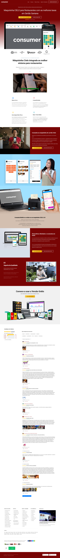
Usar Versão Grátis (53, 554)
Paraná (15, 533)
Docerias (32, 515)
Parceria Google (24, 523)
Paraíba (12, 533)
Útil (23, 352)
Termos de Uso (5, 555)
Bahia (14, 532)
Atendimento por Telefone (16, 515)
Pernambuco (17, 533)
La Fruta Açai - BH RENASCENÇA (28, 354)
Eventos (24, 526)
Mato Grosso (32, 532)
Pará (10, 533)
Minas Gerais (8, 533)
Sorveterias (32, 516)
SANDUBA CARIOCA (27, 368)
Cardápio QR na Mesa (7, 514)
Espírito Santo (24, 532)
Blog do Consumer (25, 514)
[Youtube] (29, 540)
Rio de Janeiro (23, 533)
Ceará (16, 532)
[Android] (34, 540)
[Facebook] (28, 540)
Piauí (20, 533)
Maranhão (29, 532)
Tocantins (20, 534)
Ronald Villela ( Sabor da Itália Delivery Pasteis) (30, 433)
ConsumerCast (24, 524)
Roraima (8, 534)
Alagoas (7, 532)
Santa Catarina (11, 534)
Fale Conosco (46, 554)
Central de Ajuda (16, 510)
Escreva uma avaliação (8, 339)
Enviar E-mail (15, 516)
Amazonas (12, 532)
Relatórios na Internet (8, 525)
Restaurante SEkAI (26, 341)
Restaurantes (33, 510)
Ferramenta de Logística (8, 520)
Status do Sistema (16, 524)
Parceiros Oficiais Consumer (25, 518)
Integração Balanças (7, 524)
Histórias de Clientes (25, 515)
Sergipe (18, 534)
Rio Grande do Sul (33, 533)
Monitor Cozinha (7, 519)
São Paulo (15, 534)
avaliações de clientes (32, 19)
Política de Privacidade (11, 555)
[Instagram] (31, 540)
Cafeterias (32, 520)
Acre (4, 532)
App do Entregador (7, 521)
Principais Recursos (7, 510)
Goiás (26, 532)
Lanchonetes (33, 514)
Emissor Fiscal (7, 515)
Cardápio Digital (7, 516)
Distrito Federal (19, 532)
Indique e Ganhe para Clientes (25, 521)
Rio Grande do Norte (28, 533)
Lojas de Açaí (33, 519)
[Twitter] (33, 540)
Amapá (9, 532)
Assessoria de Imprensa (26, 516)
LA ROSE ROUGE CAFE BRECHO (28, 403)
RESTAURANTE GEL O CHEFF (28, 416)
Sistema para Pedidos (7, 526)
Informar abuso (26, 384)
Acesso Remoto (16, 517)
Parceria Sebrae (24, 522)
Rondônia (5, 534)
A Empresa (24, 510)
